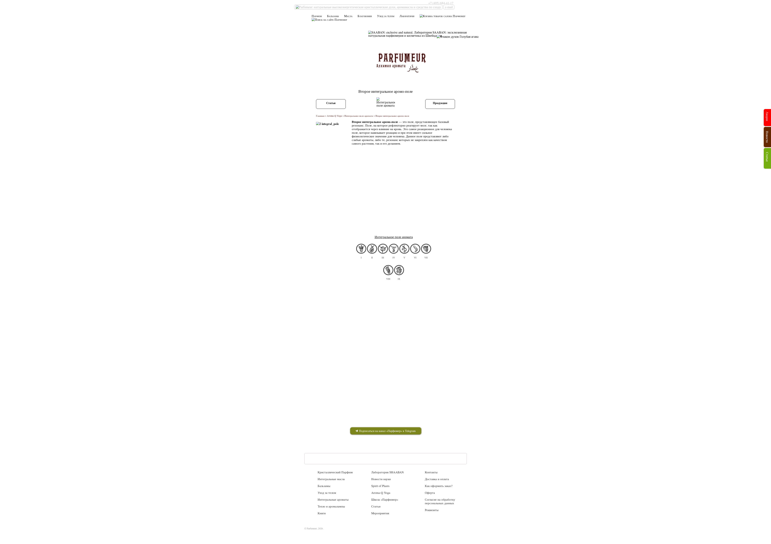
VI (415, 257)
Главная (320, 115)
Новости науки (381, 479)
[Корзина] (442, 16)
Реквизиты (432, 510)
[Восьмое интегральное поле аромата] (388, 270)
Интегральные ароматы (333, 499)
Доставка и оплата (437, 479)
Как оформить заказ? (439, 486)
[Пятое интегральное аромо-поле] (404, 249)
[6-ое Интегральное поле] (415, 249)
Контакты (431, 472)
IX (399, 279)
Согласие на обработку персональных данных (440, 501)
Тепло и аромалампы (331, 506)
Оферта (430, 493)
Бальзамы (333, 16)
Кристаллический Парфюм (335, 472)
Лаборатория (407, 16)
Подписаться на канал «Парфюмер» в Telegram (387, 431)
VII (426, 257)
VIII (388, 279)
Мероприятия (380, 513)
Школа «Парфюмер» (384, 499)
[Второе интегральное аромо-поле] (372, 249)
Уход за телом (385, 16)
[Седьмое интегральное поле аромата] (426, 249)
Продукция (440, 103)
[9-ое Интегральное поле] (399, 270)
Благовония (365, 16)
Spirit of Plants (380, 486)
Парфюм (317, 16)
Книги (322, 513)
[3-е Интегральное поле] (383, 249)
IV (394, 257)
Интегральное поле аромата (358, 115)
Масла (348, 16)
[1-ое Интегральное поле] (361, 249)
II (372, 257)
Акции (767, 116)
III (383, 257)
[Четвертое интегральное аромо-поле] (394, 249)
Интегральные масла (331, 479)
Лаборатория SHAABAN (387, 472)
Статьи (331, 103)
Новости (767, 137)
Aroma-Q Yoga (334, 115)
